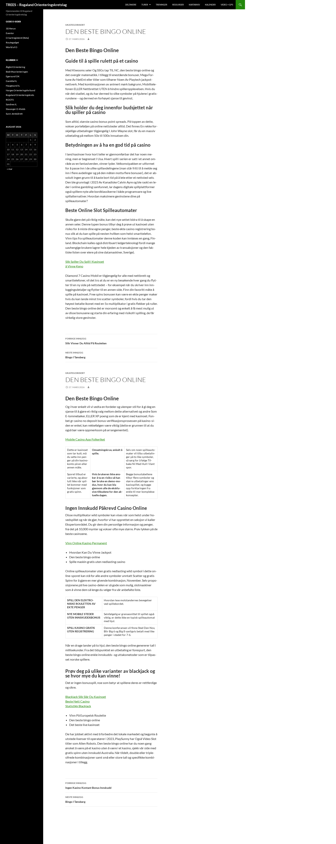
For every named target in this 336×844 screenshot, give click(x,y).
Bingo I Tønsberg (75, 355)
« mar (9, 168)
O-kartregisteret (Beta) (17, 37)
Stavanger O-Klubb (15, 109)
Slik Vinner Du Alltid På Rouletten (86, 341)
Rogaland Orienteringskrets (20, 95)
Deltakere (130, 4)
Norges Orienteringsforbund (20, 90)
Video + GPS (227, 4)
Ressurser (178, 4)
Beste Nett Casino (77, 701)
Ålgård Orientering (15, 67)
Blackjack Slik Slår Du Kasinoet (85, 697)
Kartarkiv (194, 4)
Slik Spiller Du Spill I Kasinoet (84, 261)
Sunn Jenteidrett (14, 113)
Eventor (10, 33)
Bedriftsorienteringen (17, 71)
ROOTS (10, 99)
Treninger (161, 4)
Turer (144, 4)
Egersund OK (12, 76)
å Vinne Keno (74, 266)
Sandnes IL (11, 104)
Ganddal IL (11, 81)
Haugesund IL (13, 85)
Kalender (210, 4)
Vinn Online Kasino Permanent (86, 543)
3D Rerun (11, 28)
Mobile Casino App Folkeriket (85, 439)
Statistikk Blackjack (78, 706)
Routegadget (12, 42)
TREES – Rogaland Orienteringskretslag (36, 5)
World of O (11, 47)
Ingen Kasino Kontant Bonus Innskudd (88, 785)
